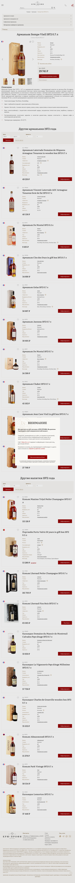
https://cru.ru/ (25, 442)
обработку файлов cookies (37, 448)
